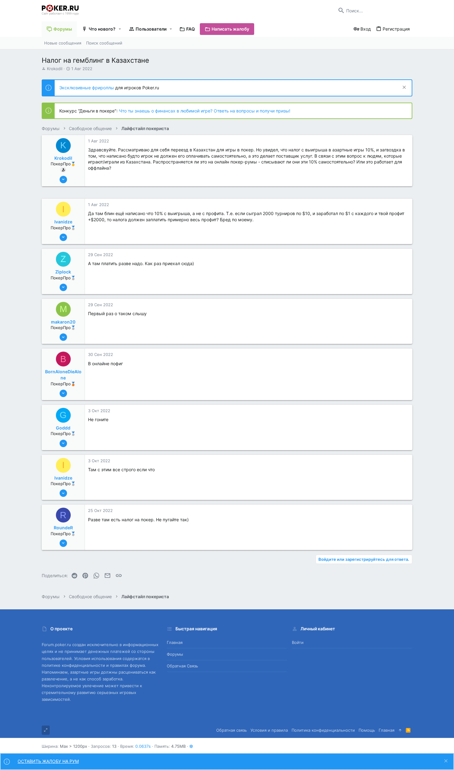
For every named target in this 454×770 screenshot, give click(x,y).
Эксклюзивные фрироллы (87, 87)
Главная (175, 642)
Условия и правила (269, 730)
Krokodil (54, 68)
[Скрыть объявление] (403, 88)
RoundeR (63, 527)
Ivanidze (63, 221)
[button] (120, 29)
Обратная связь (182, 665)
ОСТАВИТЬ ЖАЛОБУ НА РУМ (48, 761)
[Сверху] (400, 730)
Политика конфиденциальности (323, 730)
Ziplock (63, 271)
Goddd (63, 427)
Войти (298, 642)
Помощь (367, 730)
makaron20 (63, 321)
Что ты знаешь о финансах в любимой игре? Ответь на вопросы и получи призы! (204, 110)
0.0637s (143, 746)
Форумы (175, 654)
